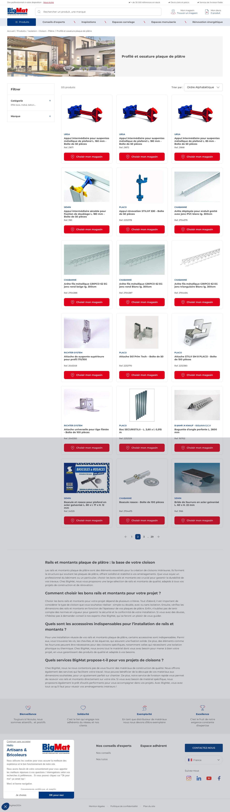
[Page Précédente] (125, 536)
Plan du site (149, 806)
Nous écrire (48, 2)
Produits (21, 31)
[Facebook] (219, 779)
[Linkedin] (198, 779)
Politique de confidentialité (124, 806)
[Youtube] (208, 779)
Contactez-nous (203, 747)
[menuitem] (54, 22)
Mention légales (97, 806)
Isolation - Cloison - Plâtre (41, 31)
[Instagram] (188, 779)
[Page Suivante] (158, 536)
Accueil (11, 31)
